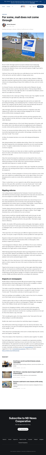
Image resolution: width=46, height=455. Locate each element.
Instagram (41, 439)
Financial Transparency (23, 442)
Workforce (4, 14)
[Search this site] (30, 6)
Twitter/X (35, 439)
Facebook (30, 439)
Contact (9, 439)
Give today (32, 2)
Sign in (34, 6)
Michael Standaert (11, 24)
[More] (12, 6)
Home (3, 6)
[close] (45, 2)
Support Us (15, 439)
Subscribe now (24, 429)
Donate (8, 6)
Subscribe (40, 6)
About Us (4, 439)
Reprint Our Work (23, 439)
